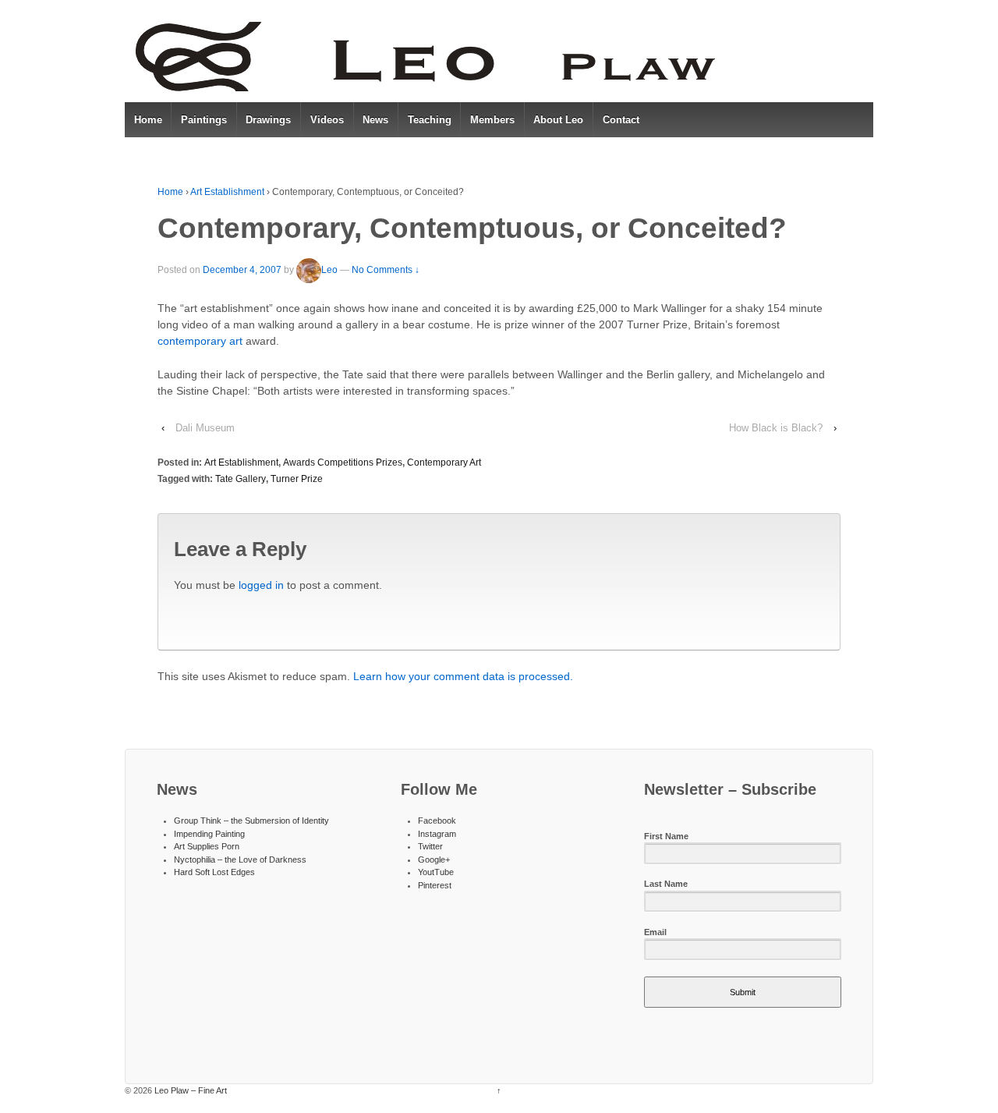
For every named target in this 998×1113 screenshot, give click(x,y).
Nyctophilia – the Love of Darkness (240, 859)
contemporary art (199, 341)
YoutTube (436, 872)
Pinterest (434, 885)
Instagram (437, 833)
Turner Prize (297, 478)
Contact (621, 120)
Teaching (429, 120)
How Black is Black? (776, 428)
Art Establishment (227, 191)
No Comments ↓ (385, 269)
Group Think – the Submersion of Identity (251, 820)
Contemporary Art (444, 462)
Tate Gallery (240, 478)
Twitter (430, 846)
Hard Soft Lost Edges (214, 872)
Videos (327, 120)
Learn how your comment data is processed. (463, 676)
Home (148, 120)
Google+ (434, 859)
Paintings (204, 120)
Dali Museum (205, 428)
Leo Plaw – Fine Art (189, 1090)
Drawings (268, 120)
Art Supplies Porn (206, 846)
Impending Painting (209, 833)
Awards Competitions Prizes (342, 462)
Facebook (437, 820)
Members (492, 120)
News (375, 120)
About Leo (558, 120)
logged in (261, 585)
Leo (329, 269)
